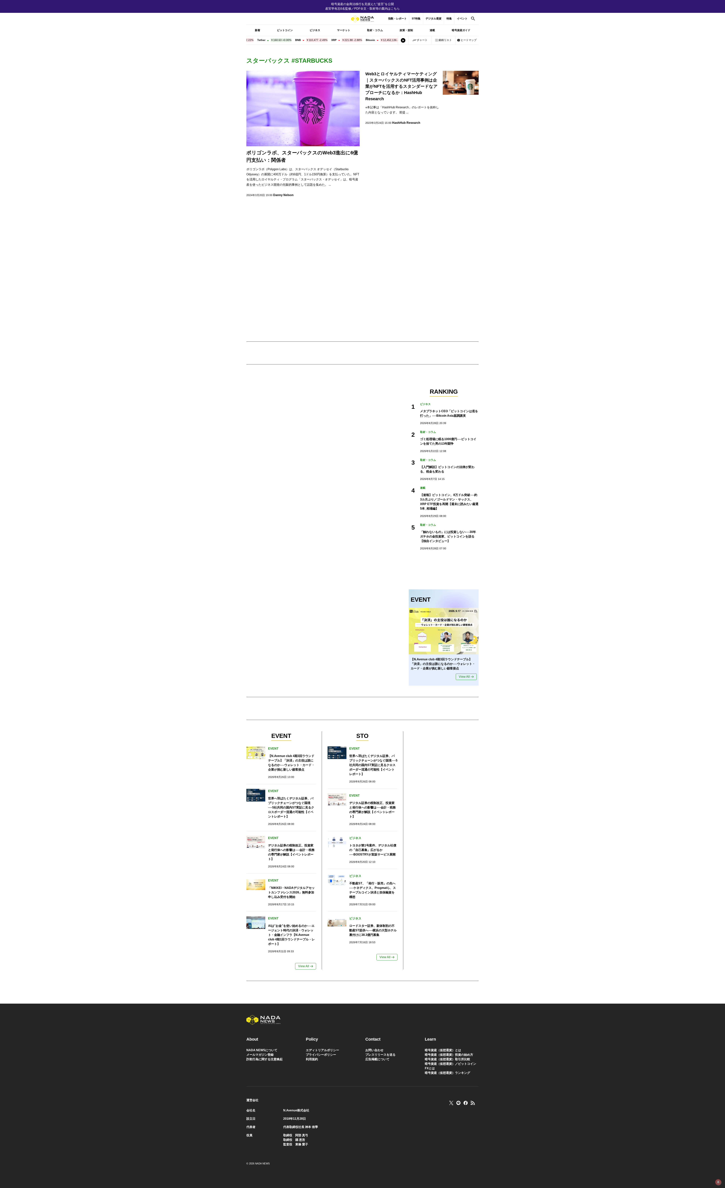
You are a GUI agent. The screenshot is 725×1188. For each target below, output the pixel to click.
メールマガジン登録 (260, 1054)
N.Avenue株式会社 (296, 1110)
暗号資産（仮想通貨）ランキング (447, 1072)
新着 (257, 30)
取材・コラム (375, 30)
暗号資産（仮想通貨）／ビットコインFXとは (450, 1066)
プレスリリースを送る (380, 1054)
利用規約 (312, 1059)
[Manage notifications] (718, 1182)
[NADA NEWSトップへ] (362, 19)
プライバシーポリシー (321, 1054)
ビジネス (315, 30)
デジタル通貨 (433, 18)
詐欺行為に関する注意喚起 (264, 1059)
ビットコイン (285, 30)
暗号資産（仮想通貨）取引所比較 (447, 1059)
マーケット (343, 30)
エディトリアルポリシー (322, 1050)
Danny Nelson (283, 195)
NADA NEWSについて (261, 1050)
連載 (432, 30)
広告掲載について (377, 1059)
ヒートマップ (469, 40)
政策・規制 (406, 30)
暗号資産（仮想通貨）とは (443, 1050)
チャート (422, 40)
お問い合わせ (374, 1050)
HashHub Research (406, 122)
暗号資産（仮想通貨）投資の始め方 (449, 1054)
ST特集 (416, 18)
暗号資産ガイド (461, 30)
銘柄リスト (445, 40)
